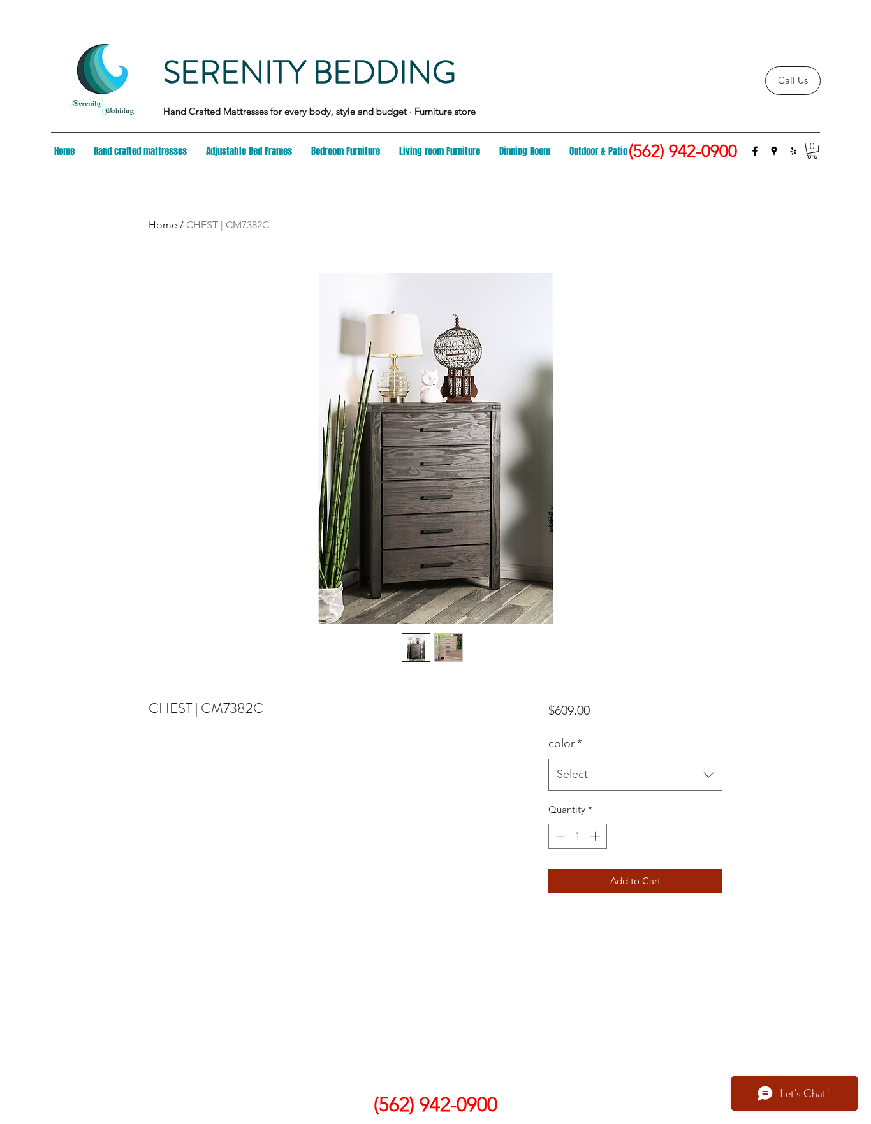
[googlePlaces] (774, 151)
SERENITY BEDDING (309, 72)
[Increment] (596, 836)
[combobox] (635, 775)
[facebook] (755, 151)
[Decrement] (558, 836)
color (565, 743)
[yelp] (793, 151)
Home (163, 225)
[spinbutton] (577, 836)
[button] (812, 151)
